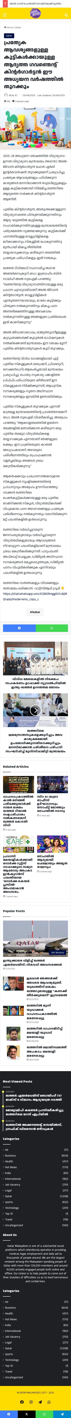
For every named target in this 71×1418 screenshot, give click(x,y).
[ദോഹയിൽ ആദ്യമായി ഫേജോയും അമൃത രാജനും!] (52, 844)
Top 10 (9, 1214)
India (8, 1173)
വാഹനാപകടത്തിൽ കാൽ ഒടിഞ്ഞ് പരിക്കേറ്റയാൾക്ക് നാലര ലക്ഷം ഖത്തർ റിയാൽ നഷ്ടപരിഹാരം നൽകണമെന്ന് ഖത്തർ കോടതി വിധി (18, 811)
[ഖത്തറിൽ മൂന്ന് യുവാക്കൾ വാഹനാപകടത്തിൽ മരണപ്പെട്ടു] (13, 1011)
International (13, 1179)
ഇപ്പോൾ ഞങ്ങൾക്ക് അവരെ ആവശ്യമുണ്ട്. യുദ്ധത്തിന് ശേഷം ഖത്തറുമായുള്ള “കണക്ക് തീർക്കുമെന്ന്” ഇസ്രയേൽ (47, 987)
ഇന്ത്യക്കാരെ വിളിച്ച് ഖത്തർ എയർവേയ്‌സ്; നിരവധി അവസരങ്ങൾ (32, 963)
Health (9, 1161)
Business (10, 1156)
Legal (8, 1190)
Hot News (11, 1167)
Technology (12, 1208)
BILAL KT (13, 95)
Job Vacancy (12, 1185)
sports (9, 1202)
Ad (6, 1150)
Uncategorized (14, 1225)
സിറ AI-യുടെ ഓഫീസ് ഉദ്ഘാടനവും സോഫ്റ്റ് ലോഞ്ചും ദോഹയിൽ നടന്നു (51, 804)
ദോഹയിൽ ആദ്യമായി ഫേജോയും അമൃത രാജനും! (52, 861)
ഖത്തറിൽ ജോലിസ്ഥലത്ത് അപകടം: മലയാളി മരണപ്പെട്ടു (46, 1051)
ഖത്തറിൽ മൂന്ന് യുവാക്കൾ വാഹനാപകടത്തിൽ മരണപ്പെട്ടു (42, 1012)
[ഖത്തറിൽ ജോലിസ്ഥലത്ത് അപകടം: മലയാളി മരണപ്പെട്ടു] (13, 1052)
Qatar (18, 27)
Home (9, 27)
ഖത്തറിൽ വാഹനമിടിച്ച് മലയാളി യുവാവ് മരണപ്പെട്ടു (44, 1033)
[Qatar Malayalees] (35, 13)
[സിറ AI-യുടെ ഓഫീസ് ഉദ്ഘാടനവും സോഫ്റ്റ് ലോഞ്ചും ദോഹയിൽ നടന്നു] (52, 784)
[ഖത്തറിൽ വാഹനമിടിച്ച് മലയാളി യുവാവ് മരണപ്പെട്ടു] (13, 1034)
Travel (8, 1220)
